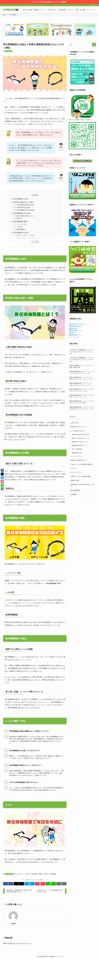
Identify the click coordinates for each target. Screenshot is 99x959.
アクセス (73, 468)
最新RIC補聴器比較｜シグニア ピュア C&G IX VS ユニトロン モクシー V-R (81, 378)
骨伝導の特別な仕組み (23, 207)
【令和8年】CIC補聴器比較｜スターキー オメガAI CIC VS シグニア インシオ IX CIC (82, 359)
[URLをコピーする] (61, 883)
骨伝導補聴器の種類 (20, 221)
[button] (8, 883)
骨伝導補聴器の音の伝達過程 (25, 210)
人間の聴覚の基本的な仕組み (25, 205)
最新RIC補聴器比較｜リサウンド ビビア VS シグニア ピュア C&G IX (82, 402)
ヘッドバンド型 (21, 224)
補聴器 (40, 874)
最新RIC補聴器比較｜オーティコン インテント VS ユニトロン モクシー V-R (82, 372)
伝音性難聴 (34, 874)
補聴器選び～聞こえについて (80, 442)
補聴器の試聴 (75, 480)
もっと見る (34, 241)
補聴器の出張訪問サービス (79, 460)
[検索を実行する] (94, 44)
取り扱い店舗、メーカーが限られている (29, 238)
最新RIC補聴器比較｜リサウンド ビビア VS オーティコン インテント (82, 396)
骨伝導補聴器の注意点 (21, 232)
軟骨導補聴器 (21, 229)
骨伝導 (45, 874)
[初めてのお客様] (82, 160)
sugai (13, 923)
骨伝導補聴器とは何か (21, 199)
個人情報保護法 (75, 490)
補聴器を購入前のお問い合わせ (81, 434)
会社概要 (73, 494)
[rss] (92, 5)
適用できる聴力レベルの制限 (25, 235)
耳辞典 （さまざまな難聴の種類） (81, 476)
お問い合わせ (75, 423)
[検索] (94, 5)
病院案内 (71, 333)
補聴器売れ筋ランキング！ (79, 426)
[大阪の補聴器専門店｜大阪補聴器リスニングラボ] (10, 10)
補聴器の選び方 (73, 328)
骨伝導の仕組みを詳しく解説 (23, 202)
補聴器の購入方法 (77, 452)
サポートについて (74, 337)
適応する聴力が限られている (25, 216)
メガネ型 (19, 227)
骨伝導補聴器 (8, 51)
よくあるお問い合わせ (77, 431)
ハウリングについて (77, 456)
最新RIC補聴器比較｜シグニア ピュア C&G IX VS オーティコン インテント (81, 384)
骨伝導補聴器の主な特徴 (21, 213)
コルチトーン (19, 874)
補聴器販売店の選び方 (75, 326)
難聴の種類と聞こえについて (77, 324)
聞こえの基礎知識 (77, 449)
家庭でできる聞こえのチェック (81, 438)
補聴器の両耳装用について (79, 445)
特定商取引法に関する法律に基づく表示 (82, 485)
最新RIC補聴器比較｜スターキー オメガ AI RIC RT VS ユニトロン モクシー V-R (82, 408)
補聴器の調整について (75, 330)
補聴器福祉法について (75, 335)
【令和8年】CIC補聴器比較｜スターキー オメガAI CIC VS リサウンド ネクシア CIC (82, 351)
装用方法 (19, 218)
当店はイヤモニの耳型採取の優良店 (82, 464)
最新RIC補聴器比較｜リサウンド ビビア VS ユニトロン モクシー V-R (82, 390)
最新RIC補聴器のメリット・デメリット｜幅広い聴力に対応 (82, 366)
